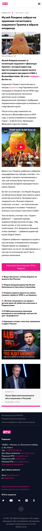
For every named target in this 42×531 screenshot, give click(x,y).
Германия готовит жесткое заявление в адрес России (21, 322)
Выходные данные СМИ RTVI (12, 415)
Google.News (8, 478)
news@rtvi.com (21, 456)
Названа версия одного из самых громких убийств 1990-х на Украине (19, 294)
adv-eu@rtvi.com (21, 462)
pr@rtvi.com (20, 459)
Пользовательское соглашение (13, 419)
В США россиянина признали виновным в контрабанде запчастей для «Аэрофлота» (19, 313)
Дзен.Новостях (12, 475)
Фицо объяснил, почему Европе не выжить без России (19, 278)
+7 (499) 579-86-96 (13, 450)
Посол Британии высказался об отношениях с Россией (19, 397)
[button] (39, 3)
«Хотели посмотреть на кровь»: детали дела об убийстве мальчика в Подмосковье (19, 303)
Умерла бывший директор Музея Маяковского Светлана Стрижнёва (18, 286)
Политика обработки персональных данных (18, 422)
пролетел (13, 87)
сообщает (34, 76)
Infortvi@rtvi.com (27, 453)
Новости (6, 13)
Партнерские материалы (12, 464)
